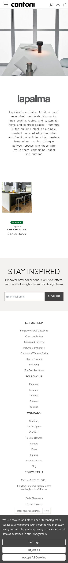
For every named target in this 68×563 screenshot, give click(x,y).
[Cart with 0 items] (64, 5)
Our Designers (34, 426)
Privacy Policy (39, 533)
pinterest (34, 401)
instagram (34, 390)
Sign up (54, 296)
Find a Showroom (34, 498)
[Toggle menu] (6, 4)
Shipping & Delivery (34, 342)
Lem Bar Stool (17, 229)
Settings (34, 542)
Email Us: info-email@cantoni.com (34, 486)
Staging (34, 455)
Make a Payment (34, 359)
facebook (34, 384)
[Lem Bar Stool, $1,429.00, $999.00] (17, 197)
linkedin (34, 395)
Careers (34, 443)
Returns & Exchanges (34, 347)
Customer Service (34, 336)
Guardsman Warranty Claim (34, 353)
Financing (34, 364)
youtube (34, 407)
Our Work (34, 432)
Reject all (34, 550)
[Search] (51, 5)
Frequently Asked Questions (34, 330)
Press (34, 449)
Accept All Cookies (34, 557)
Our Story (34, 421)
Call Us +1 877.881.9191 (34, 480)
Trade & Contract (34, 460)
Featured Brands (34, 438)
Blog (34, 466)
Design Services (34, 504)
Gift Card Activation (34, 370)
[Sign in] (58, 4)
